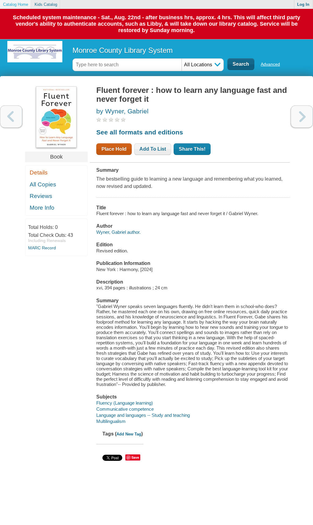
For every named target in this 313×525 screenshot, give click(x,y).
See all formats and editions (139, 132)
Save (135, 457)
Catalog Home (15, 4)
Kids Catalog (46, 4)
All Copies (43, 184)
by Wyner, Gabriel (122, 111)
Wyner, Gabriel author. (118, 232)
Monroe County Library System (122, 50)
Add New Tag (128, 434)
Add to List (152, 149)
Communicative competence (125, 409)
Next (302, 116)
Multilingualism (111, 421)
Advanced (270, 64)
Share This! (192, 149)
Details (39, 172)
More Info (42, 207)
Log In (303, 4)
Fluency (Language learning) (124, 403)
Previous (11, 116)
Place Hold (114, 149)
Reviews (41, 196)
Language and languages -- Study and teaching (143, 415)
